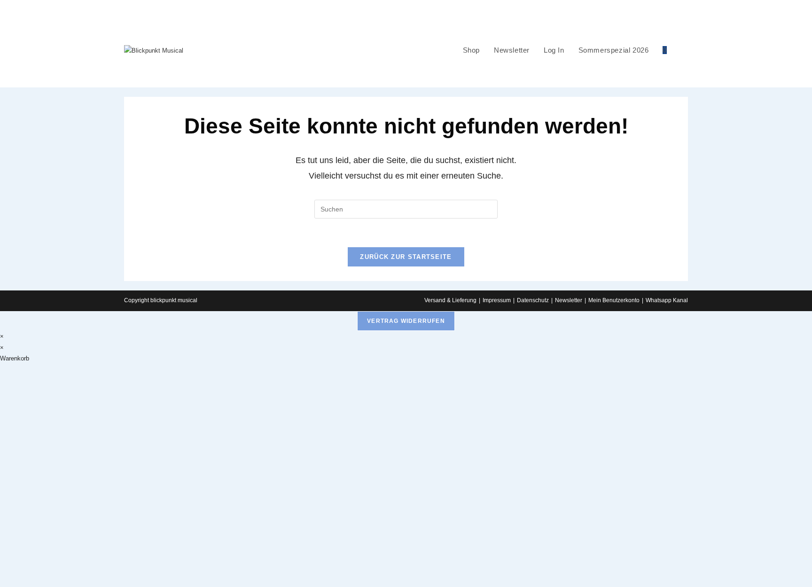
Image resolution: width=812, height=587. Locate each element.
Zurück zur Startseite (406, 256)
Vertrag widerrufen (406, 321)
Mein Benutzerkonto (614, 300)
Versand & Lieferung (450, 300)
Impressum (497, 300)
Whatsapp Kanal (667, 300)
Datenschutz (533, 300)
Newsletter (568, 300)
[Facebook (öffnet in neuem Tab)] (808, 6)
